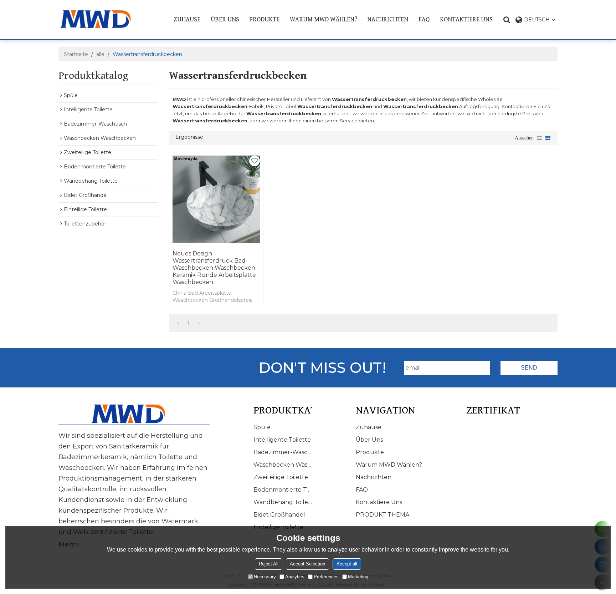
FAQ (424, 19)
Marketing (358, 576)
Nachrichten (387, 19)
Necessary (265, 576)
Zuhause (187, 19)
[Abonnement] (529, 368)
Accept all (347, 563)
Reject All (268, 563)
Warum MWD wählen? (323, 19)
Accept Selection (307, 563)
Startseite (76, 54)
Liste (539, 138)
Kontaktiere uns (466, 19)
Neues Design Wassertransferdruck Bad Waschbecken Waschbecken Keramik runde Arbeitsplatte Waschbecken (214, 267)
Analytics (294, 576)
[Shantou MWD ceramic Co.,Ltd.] (101, 19)
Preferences (326, 576)
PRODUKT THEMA (382, 514)
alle (100, 54)
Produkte (264, 19)
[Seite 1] (177, 323)
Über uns (225, 19)
